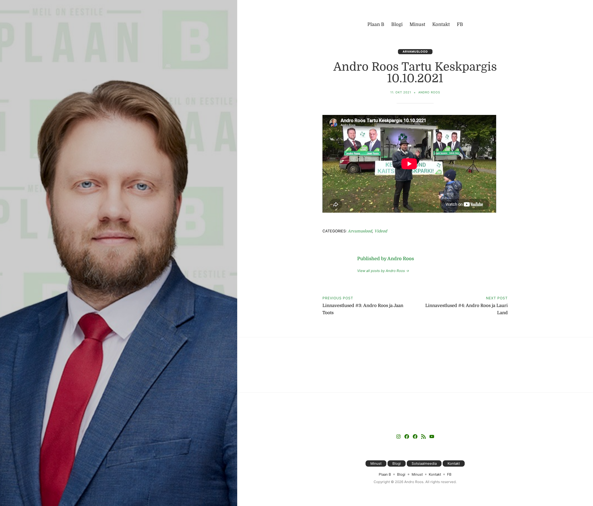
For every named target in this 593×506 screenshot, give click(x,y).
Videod (380, 231)
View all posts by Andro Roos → (383, 271)
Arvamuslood (415, 51)
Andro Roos (429, 92)
